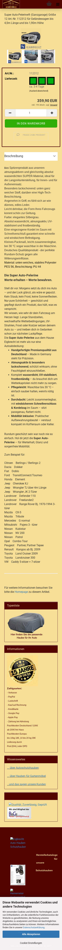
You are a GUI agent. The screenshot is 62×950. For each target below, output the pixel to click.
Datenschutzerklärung (33, 927)
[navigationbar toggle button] (57, 4)
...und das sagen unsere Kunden (26, 784)
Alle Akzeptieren (31, 934)
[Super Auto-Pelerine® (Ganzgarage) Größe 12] (31, 38)
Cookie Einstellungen (31, 943)
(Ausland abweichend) (38, 91)
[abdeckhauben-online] (10, 4)
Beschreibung (13, 156)
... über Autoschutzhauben (23, 767)
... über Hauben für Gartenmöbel (26, 776)
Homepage (21, 591)
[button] (10, 113)
